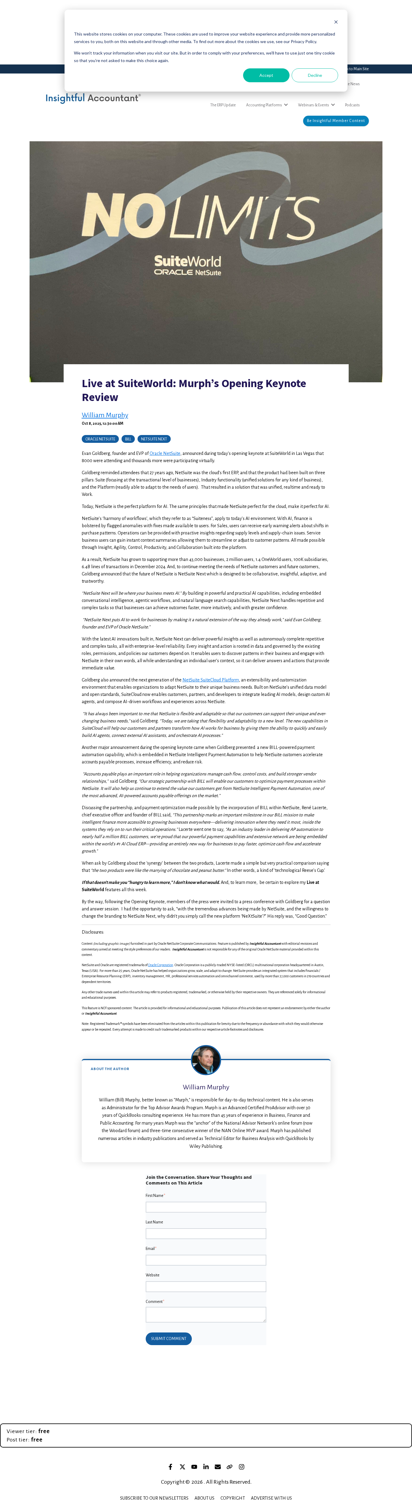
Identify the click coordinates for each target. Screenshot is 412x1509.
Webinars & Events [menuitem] (313, 105)
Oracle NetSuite (165, 453)
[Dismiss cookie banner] (336, 23)
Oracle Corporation (160, 965)
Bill (128, 439)
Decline (315, 75)
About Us (204, 1498)
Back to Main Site (355, 69)
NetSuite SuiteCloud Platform (210, 680)
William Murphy (105, 415)
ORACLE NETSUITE (100, 439)
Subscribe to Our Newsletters (154, 1498)
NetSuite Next (154, 439)
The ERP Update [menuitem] (223, 105)
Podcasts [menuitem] (352, 105)
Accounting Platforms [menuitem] (264, 105)
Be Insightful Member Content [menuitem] (336, 121)
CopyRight (232, 1498)
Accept (266, 75)
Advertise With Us (271, 1498)
